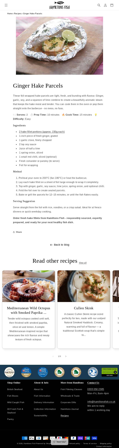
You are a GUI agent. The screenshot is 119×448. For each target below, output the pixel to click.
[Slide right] (66, 356)
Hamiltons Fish (30, 443)
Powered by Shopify (44, 443)
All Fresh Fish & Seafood (15, 411)
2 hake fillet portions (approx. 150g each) (42, 131)
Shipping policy (106, 443)
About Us (38, 389)
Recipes (17, 13)
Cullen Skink (83, 308)
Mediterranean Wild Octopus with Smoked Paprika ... (28, 310)
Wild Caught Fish (15, 402)
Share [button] (19, 232)
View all (83, 263)
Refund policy (74, 443)
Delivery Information (44, 402)
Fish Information (42, 396)
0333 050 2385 (95, 389)
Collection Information (45, 409)
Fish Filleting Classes (71, 389)
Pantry (10, 419)
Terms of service (90, 443)
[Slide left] (53, 356)
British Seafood (14, 389)
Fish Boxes (12, 396)
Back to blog (61, 244)
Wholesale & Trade (70, 396)
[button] (6, 5)
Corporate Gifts (68, 402)
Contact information (104, 446)
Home (9, 13)
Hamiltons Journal (70, 409)
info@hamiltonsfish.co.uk (101, 401)
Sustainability (40, 415)
